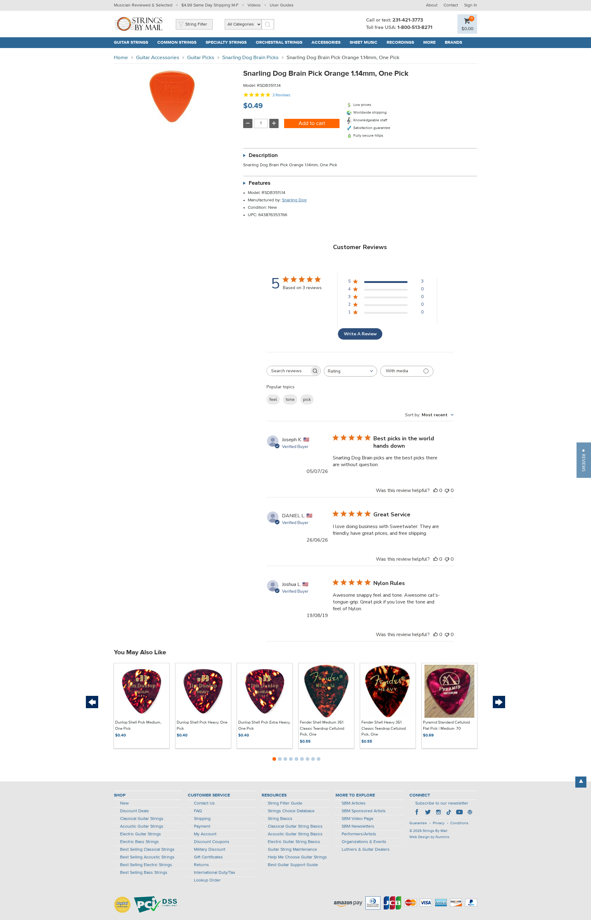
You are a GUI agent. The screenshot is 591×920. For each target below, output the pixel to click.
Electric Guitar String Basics (294, 842)
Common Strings (176, 42)
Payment (202, 826)
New (124, 803)
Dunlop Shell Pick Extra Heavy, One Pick (264, 725)
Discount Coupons (211, 842)
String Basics (280, 819)
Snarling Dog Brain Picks (250, 57)
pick (307, 399)
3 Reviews (281, 95)
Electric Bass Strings (139, 842)
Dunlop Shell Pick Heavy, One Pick (202, 725)
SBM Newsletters (358, 826)
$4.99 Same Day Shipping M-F (210, 5)
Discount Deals (134, 811)
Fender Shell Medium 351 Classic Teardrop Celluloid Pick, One (322, 728)
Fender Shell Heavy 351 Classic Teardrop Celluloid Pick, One (383, 728)
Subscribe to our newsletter (441, 803)
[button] (584, 460)
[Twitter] (427, 812)
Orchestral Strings (279, 42)
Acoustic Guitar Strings (141, 826)
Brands (453, 42)
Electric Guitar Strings (140, 834)
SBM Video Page (357, 819)
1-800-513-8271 (414, 27)
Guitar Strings (131, 42)
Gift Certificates (208, 857)
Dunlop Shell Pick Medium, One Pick (138, 725)
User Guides (282, 5)
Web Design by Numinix (429, 837)
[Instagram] (438, 812)
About (431, 5)
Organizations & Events (364, 842)
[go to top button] (580, 782)
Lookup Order (207, 880)
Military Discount (209, 849)
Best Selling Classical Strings (147, 849)
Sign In (470, 5)
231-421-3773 (407, 20)
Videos (254, 5)
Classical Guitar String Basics (295, 826)
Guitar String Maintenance (292, 849)
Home (121, 57)
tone (290, 399)
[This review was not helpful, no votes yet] (447, 490)
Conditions (459, 823)
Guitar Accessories (157, 57)
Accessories (326, 42)
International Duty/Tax (214, 872)
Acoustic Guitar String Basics (295, 834)
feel (273, 399)
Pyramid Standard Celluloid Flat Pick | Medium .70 (446, 725)
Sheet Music (363, 42)
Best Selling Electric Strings (146, 865)
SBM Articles (354, 803)
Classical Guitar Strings (141, 819)
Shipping (202, 819)
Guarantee (418, 823)
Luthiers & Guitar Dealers (366, 849)
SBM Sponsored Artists (364, 811)
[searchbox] (288, 371)
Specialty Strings (226, 42)
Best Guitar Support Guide (293, 865)
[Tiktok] (448, 812)
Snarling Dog (294, 200)
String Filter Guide (285, 803)
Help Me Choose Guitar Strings (297, 857)
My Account (205, 834)
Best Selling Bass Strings (143, 872)
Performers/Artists (359, 834)
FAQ (198, 811)
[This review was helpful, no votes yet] (435, 490)
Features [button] (260, 183)
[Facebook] (417, 812)
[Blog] (469, 812)
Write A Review (360, 334)
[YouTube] (459, 812)
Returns (201, 865)
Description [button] (263, 155)
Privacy (438, 823)
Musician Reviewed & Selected (143, 5)
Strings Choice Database (291, 811)
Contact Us (204, 803)
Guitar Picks (200, 57)
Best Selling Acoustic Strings (147, 857)
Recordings (400, 42)
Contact (451, 5)
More (429, 42)
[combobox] (350, 371)
